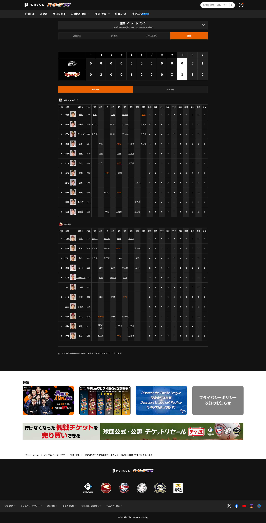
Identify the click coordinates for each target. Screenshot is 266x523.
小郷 (81, 287)
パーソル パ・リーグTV (54, 455)
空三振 (143, 134)
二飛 (137, 268)
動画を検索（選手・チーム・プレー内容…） (219, 5)
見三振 (143, 124)
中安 (143, 115)
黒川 (81, 258)
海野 (81, 192)
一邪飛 (119, 173)
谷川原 (81, 202)
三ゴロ (95, 124)
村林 (81, 248)
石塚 (81, 173)
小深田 (81, 307)
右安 (119, 144)
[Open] (203, 25)
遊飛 (119, 239)
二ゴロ (101, 163)
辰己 (81, 336)
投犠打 (101, 326)
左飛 (137, 258)
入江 (81, 316)
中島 (81, 239)
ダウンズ (81, 134)
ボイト (81, 268)
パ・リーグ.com (32, 455)
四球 (101, 268)
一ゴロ (131, 144)
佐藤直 (81, 124)
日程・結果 (75, 455)
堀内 (81, 326)
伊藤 (81, 297)
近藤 (81, 144)
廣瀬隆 (81, 212)
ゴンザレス (80, 278)
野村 (81, 115)
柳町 (81, 154)
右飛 (95, 115)
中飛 (101, 144)
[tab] (95, 89)
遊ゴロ (125, 115)
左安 (119, 163)
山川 (81, 163)
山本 (81, 183)
